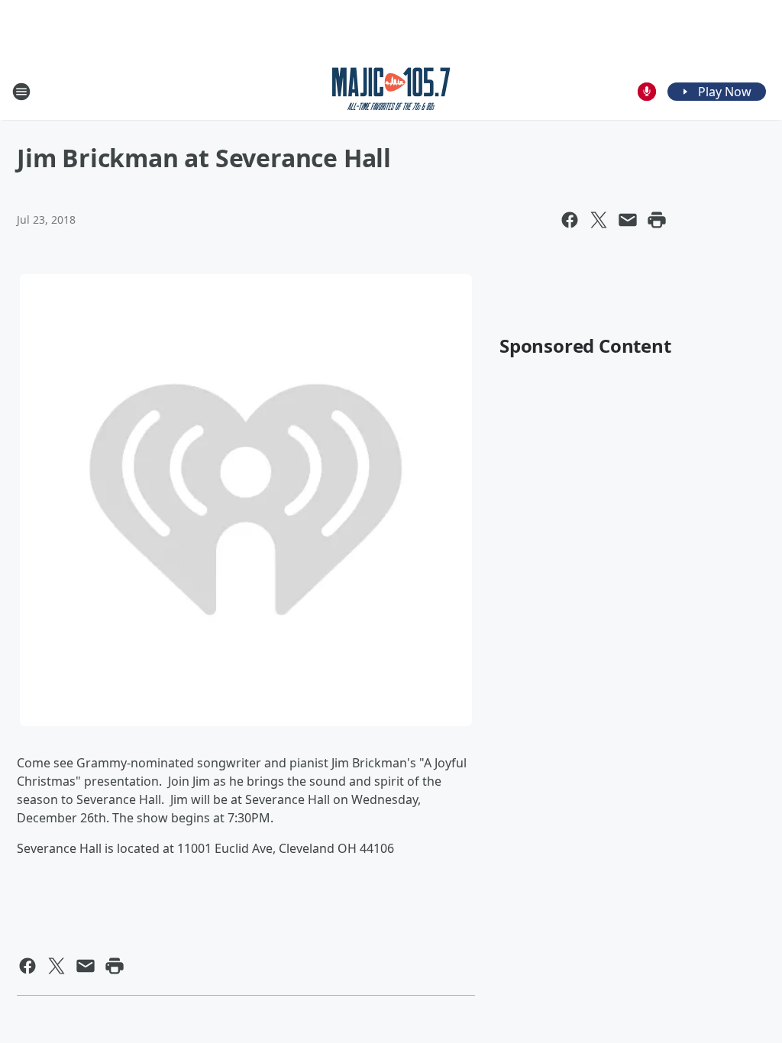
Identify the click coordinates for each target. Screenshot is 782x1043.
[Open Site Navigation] (21, 91)
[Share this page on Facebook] (569, 220)
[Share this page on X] (598, 220)
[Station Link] (391, 91)
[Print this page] (656, 220)
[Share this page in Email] (627, 220)
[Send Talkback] (647, 91)
